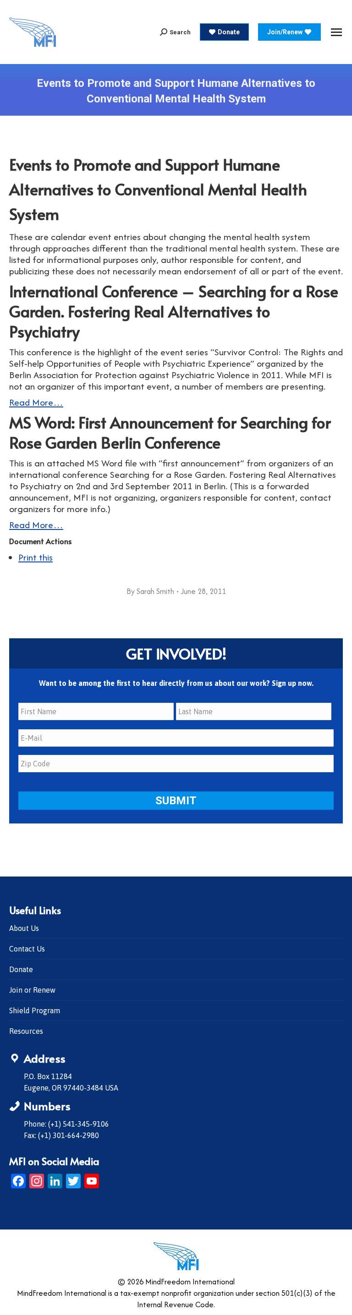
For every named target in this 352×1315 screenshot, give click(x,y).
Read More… (36, 402)
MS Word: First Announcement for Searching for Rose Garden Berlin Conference (170, 432)
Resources (26, 1031)
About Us (24, 928)
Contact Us (27, 949)
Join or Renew (32, 990)
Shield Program (34, 1010)
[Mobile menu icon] (336, 32)
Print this (35, 557)
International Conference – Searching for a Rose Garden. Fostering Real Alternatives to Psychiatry (173, 311)
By (150, 591)
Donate (21, 969)
